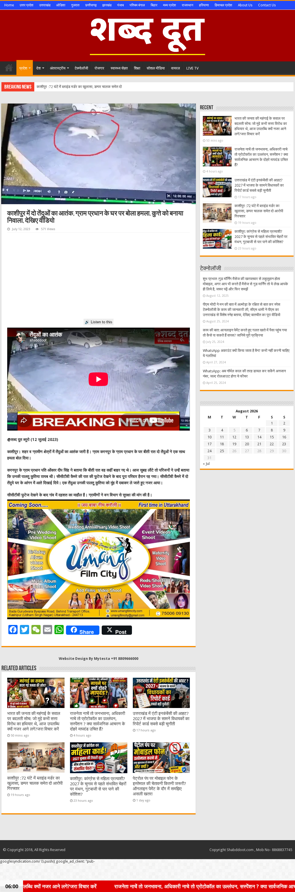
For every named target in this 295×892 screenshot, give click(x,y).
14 (259, 437)
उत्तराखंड (44, 5)
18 (222, 444)
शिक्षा (137, 68)
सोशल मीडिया (156, 68)
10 (209, 437)
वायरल (175, 68)
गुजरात (75, 5)
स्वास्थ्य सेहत (119, 68)
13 (247, 437)
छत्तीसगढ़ (91, 5)
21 (259, 444)
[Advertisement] (98, 276)
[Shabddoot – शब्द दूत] (147, 35)
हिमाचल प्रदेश (223, 5)
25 (222, 451)
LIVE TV (192, 68)
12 (234, 437)
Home (9, 5)
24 (209, 451)
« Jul (206, 463)
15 (272, 437)
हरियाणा (204, 5)
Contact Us (267, 5)
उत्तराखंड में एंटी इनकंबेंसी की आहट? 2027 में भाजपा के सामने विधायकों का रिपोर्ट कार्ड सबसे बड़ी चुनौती (161, 718)
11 (222, 437)
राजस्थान (187, 5)
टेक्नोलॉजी (81, 68)
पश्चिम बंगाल (137, 5)
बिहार (154, 5)
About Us (245, 5)
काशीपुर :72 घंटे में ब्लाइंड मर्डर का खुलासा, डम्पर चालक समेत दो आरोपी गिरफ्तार (35, 783)
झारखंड (106, 5)
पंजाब (120, 5)
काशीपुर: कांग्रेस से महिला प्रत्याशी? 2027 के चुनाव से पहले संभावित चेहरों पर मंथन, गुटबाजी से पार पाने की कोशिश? (98, 786)
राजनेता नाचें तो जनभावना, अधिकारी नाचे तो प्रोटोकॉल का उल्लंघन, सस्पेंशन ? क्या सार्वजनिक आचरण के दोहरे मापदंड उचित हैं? (97, 721)
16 (284, 437)
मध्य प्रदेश (169, 5)
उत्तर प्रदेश (26, 5)
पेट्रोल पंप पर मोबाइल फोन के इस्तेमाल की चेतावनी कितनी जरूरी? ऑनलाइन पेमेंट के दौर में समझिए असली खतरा (159, 786)
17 (209, 444)
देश (38, 68)
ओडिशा (60, 5)
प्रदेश (23, 68)
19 (234, 444)
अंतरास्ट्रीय (57, 68)
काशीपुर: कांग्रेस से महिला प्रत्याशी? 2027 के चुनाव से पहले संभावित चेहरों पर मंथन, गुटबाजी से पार (102, 86)
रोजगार (99, 68)
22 (272, 444)
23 (284, 444)
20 (247, 444)
